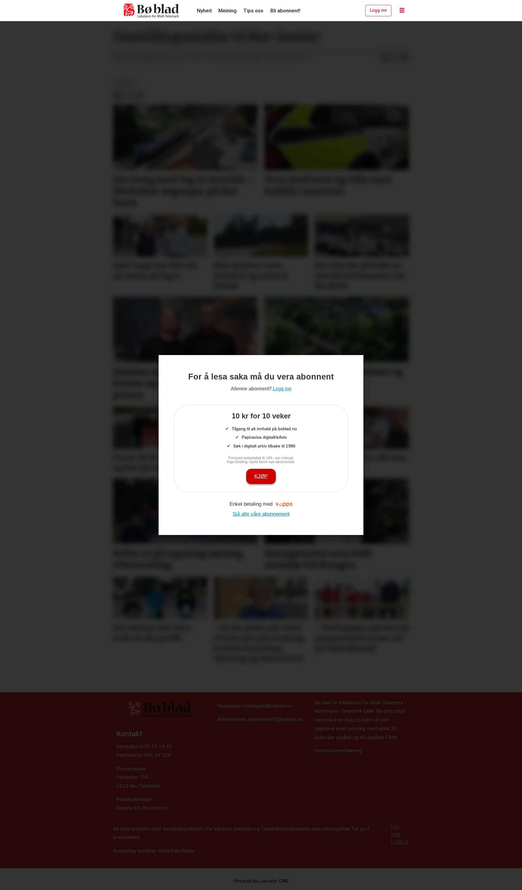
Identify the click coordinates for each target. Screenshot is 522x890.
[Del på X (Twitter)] (394, 57)
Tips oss (253, 11)
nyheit (123, 83)
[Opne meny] (402, 10)
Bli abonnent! (285, 11)
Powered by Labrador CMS (261, 881)
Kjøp (261, 476)
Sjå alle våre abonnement (261, 514)
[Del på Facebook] (384, 57)
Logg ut (399, 842)
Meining (227, 11)
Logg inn (378, 10)
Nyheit (204, 11)
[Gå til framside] (151, 10)
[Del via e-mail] (403, 57)
